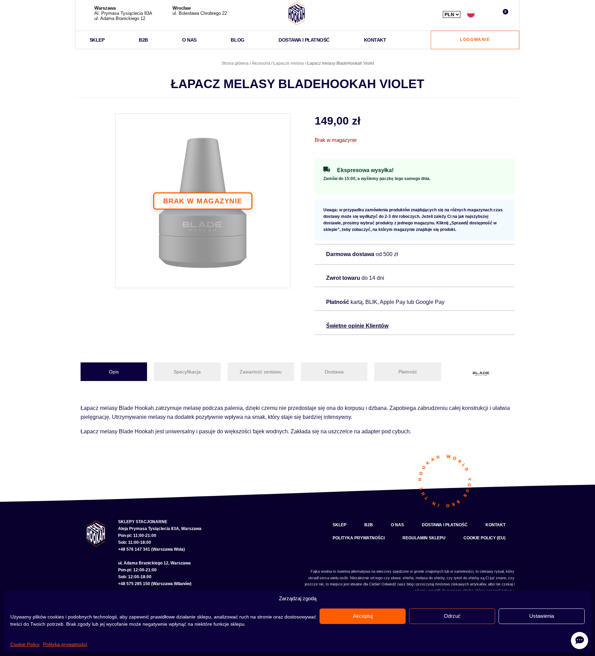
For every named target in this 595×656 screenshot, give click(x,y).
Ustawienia (541, 616)
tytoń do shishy (466, 578)
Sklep (97, 40)
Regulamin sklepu (424, 538)
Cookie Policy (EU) (484, 538)
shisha (408, 578)
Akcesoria (261, 63)
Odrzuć (452, 616)
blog (410, 584)
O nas (189, 40)
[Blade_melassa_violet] (203, 201)
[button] (487, 13)
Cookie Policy (25, 644)
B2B (143, 40)
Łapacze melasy (288, 63)
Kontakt (375, 40)
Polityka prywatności (65, 644)
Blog (237, 40)
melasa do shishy (430, 578)
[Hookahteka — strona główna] (296, 13)
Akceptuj (363, 616)
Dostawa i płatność (304, 40)
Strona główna (235, 63)
